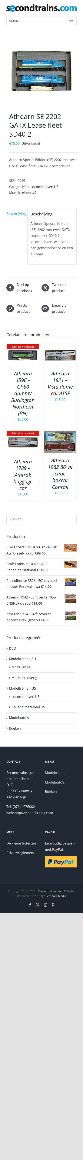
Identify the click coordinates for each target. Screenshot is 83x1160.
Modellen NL (21, 667)
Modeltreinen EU (22, 658)
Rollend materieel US (28, 707)
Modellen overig (24, 677)
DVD (12, 648)
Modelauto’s (55, 782)
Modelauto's (19, 717)
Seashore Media (56, 896)
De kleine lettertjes (21, 843)
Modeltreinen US (22, 192)
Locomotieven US (44, 186)
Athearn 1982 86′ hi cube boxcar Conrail (60, 473)
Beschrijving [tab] (15, 213)
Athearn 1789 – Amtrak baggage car (23, 474)
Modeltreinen (56, 772)
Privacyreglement (20, 852)
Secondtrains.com (49, 891)
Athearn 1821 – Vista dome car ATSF (60, 383)
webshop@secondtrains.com (29, 813)
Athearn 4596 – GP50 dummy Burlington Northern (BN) (23, 393)
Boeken (15, 728)
